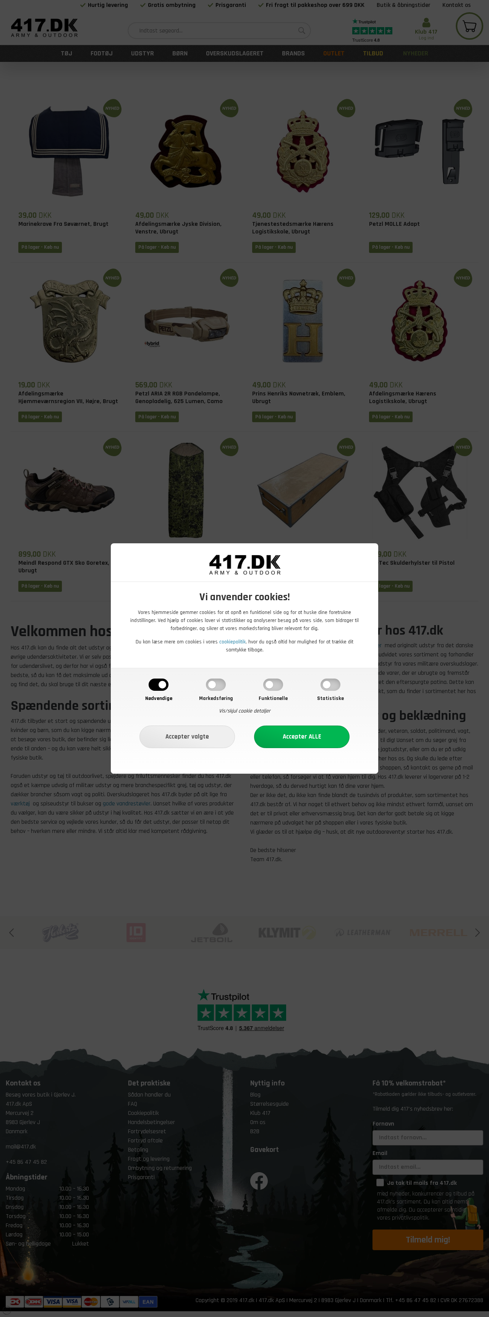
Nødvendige (158, 698)
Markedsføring (216, 698)
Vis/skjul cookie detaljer (244, 711)
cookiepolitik (232, 641)
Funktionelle (273, 698)
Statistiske (330, 698)
